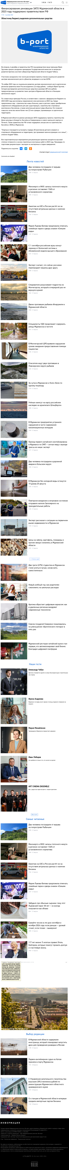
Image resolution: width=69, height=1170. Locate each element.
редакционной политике (59, 152)
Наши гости (35, 664)
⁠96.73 (49, 2)
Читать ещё (35, 559)
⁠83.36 (44, 2)
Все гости (34, 814)
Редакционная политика (24, 1139)
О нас (2, 1139)
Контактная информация (10, 1139)
